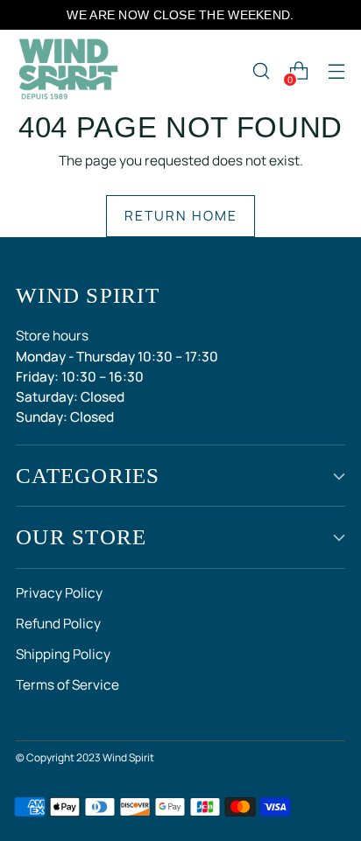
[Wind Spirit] (68, 71)
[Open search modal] (261, 71)
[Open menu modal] (336, 71)
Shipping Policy (63, 654)
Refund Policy (58, 623)
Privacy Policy (59, 593)
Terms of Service (67, 685)
